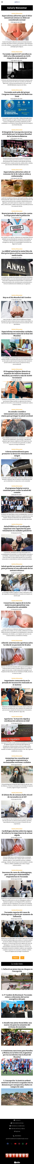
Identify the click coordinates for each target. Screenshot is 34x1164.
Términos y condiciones (18, 1126)
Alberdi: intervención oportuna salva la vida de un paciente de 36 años (17, 644)
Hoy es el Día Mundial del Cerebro (17, 297)
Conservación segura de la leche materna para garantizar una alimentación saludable (17, 605)
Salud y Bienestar (17, 13)
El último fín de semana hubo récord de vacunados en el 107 (17, 796)
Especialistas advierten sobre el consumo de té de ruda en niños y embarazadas (17, 174)
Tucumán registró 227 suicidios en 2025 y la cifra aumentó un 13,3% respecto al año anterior (17, 56)
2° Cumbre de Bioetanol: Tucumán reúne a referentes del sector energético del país (18, 997)
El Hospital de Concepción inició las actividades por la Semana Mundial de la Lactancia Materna (17, 134)
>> (22, 957)
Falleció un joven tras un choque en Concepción (18, 970)
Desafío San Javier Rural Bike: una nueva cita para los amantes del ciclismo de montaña (18, 1025)
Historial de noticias (17, 1123)
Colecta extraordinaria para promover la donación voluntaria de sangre (17, 454)
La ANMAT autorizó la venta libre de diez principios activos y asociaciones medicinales (17, 253)
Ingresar (17, 1131)
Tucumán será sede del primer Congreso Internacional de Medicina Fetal (17, 94)
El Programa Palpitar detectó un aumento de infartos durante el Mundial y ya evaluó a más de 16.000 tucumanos (17, 374)
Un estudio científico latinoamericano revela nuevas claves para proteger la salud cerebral (17, 414)
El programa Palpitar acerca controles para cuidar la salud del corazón (17, 490)
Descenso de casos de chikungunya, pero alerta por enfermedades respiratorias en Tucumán (17, 874)
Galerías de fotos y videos (18, 1128)
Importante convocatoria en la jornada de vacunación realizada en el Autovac (17, 683)
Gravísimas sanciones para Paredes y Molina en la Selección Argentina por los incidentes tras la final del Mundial (17, 1054)
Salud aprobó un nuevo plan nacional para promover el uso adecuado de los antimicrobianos (17, 568)
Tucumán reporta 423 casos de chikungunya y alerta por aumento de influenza (17, 914)
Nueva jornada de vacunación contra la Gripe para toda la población (17, 214)
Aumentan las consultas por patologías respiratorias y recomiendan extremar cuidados (17, 760)
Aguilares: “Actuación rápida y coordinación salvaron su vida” (17, 720)
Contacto (17, 1120)
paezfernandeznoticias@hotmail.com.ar (17, 1138)
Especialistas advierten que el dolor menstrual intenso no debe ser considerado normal (17, 18)
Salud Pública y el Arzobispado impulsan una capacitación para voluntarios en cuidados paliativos (17, 528)
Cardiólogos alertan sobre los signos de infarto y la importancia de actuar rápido (17, 833)
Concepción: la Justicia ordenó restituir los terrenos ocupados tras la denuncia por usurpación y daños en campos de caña (17, 1084)
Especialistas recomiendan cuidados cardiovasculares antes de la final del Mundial (17, 334)
